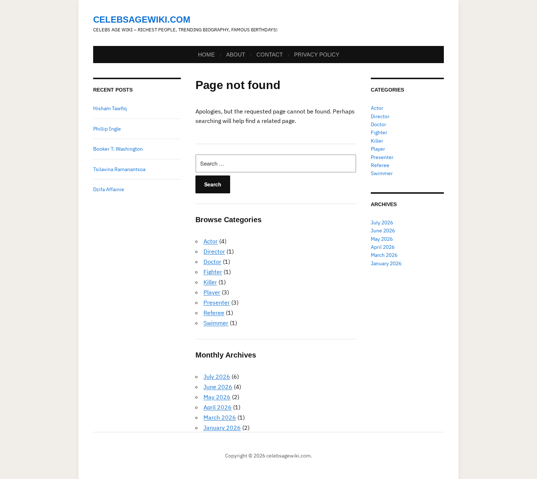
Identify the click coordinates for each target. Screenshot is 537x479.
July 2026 (216, 376)
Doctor (212, 261)
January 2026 (222, 427)
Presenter (216, 302)
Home (206, 54)
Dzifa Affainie (108, 189)
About (235, 54)
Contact (269, 54)
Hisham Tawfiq (110, 108)
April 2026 (217, 407)
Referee (213, 312)
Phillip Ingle (107, 128)
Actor (210, 241)
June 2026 (217, 386)
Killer (210, 282)
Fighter (212, 271)
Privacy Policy (316, 54)
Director (214, 251)
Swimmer (215, 323)
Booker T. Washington (118, 149)
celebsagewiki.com (141, 19)
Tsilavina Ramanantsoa (119, 169)
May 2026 (217, 397)
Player (211, 292)
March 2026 (219, 417)
